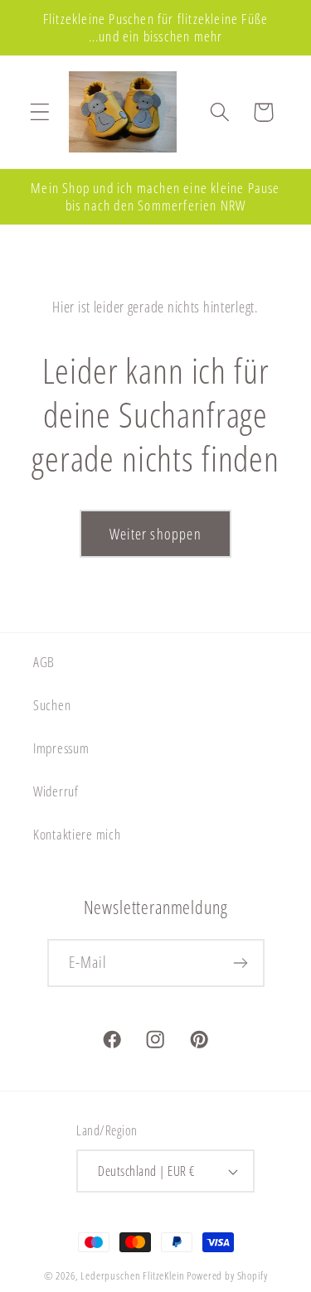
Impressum (61, 747)
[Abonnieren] (241, 963)
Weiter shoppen (155, 534)
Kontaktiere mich (77, 834)
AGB (44, 661)
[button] (40, 112)
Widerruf (56, 791)
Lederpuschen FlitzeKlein (132, 1275)
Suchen (51, 704)
